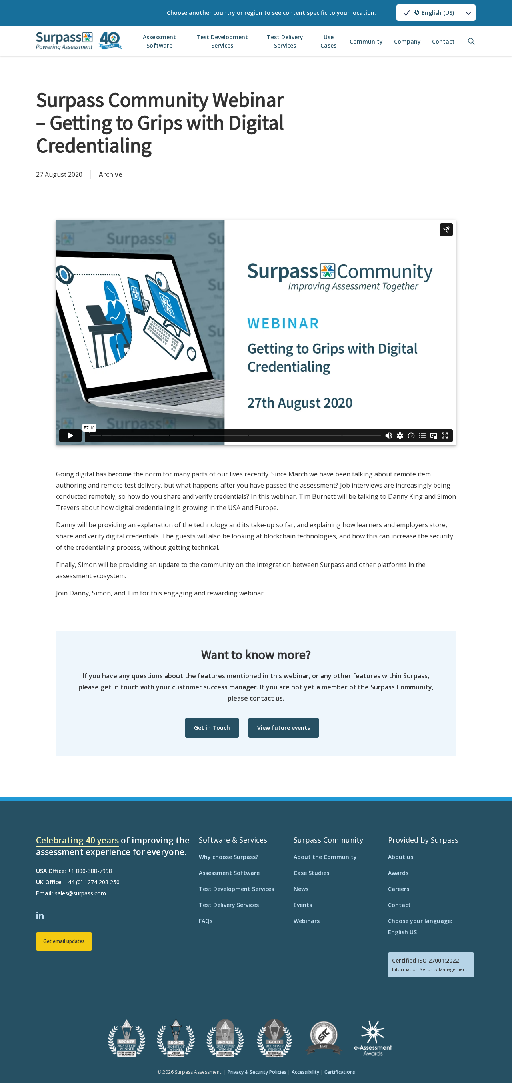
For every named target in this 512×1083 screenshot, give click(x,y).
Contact (399, 905)
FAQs (205, 921)
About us (400, 857)
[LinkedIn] (41, 914)
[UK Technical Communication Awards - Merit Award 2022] (324, 1055)
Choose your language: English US (420, 926)
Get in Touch (212, 727)
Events (303, 905)
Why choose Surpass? (228, 857)
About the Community (325, 857)
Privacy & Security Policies (257, 1072)
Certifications (339, 1072)
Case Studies (311, 873)
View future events (283, 727)
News (301, 889)
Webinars (307, 921)
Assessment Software (229, 873)
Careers (398, 889)
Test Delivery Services (229, 905)
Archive (110, 174)
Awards (398, 873)
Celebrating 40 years (77, 840)
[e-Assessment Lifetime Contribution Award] (373, 1055)
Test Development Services (236, 889)
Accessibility (305, 1072)
